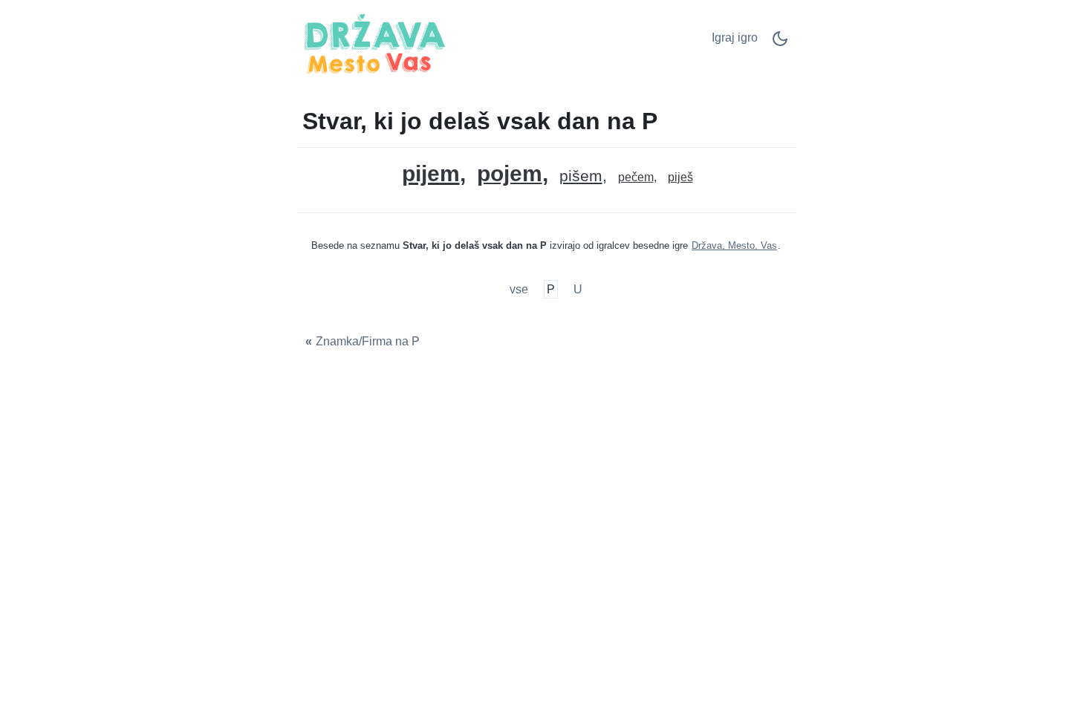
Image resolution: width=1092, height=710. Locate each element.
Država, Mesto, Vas (734, 245)
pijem (431, 173)
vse (520, 289)
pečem (636, 177)
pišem (580, 176)
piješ (680, 177)
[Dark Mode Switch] (780, 43)
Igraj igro (735, 37)
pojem (509, 174)
